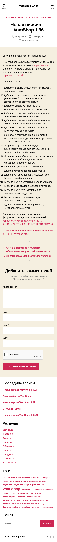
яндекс (38, 507)
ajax (19, 477)
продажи (7, 503)
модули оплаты (23, 493)
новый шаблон (34, 496)
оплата (19, 500)
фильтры (7, 507)
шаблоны (16, 507)
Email (6, 325)
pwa (34, 484)
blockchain (26, 477)
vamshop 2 (27, 489)
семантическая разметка (28, 503)
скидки (42, 504)
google (24, 480)
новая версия (9, 496)
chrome (5, 481)
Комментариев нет (30, 40)
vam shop (11, 17)
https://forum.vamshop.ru (16, 75)
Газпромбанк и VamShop (17, 396)
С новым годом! (12, 408)
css (11, 481)
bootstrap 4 (36, 477)
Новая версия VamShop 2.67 (19, 402)
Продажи (8, 454)
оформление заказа (37, 500)
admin (24, 36)
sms (43, 485)
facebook (16, 481)
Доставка (8, 434)
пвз (46, 500)
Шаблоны (45, 17)
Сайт (5, 338)
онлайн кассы (9, 500)
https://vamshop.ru (43, 65)
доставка (12, 493)
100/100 (14, 477)
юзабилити (28, 506)
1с (3, 477)
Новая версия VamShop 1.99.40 (20, 415)
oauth (44, 481)
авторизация (48, 489)
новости (21, 496)
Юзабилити (9, 462)
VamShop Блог (28, 5)
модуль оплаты (37, 493)
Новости (34, 17)
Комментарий (10, 287)
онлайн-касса (47, 497)
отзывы (25, 500)
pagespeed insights (22, 484)
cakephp (46, 477)
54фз (8, 477)
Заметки (22, 17)
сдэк (14, 503)
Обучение (8, 446)
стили (48, 504)
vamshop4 (38, 489)
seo (38, 484)
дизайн (5, 493)
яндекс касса (48, 507)
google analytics (35, 481)
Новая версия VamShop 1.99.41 (20, 389)
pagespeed (7, 484)
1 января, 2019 (39, 36)
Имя (5, 312)
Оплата (7, 450)
